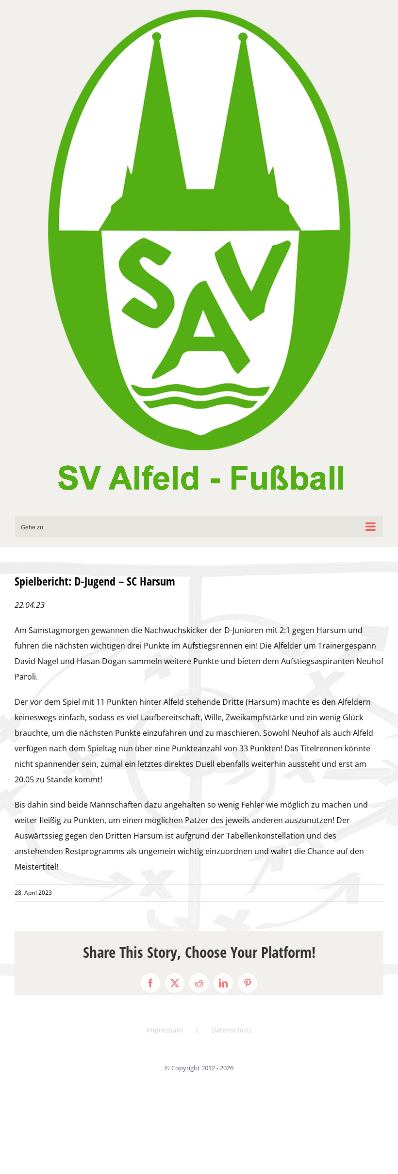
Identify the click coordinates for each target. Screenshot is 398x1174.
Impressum (164, 1029)
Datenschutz (231, 1029)
